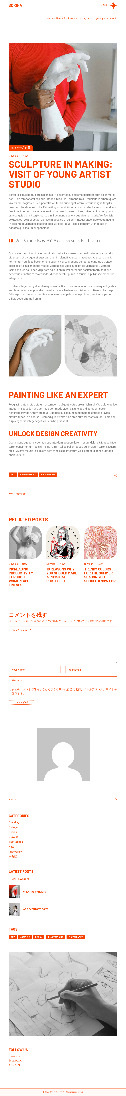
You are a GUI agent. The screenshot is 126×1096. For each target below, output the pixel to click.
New (58, 18)
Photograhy (16, 851)
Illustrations (28, 474)
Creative (25, 937)
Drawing (13, 836)
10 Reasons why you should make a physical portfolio (61, 575)
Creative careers (34, 891)
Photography (48, 474)
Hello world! (20, 879)
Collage (13, 827)
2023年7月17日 (21, 147)
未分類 (13, 856)
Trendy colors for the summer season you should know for (100, 575)
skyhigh (13, 155)
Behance (15, 1056)
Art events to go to (35, 909)
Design (13, 832)
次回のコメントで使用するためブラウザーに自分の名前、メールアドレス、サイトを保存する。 (64, 691)
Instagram (16, 1060)
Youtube (14, 1065)
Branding (14, 822)
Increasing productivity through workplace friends (21, 577)
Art (13, 474)
